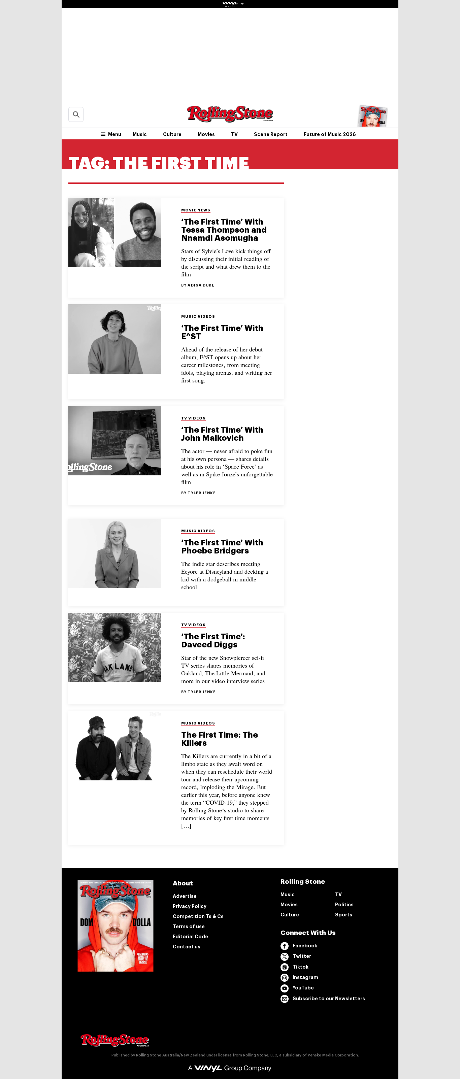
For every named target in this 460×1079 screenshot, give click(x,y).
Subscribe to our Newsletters (329, 998)
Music (140, 134)
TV (234, 134)
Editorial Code (190, 936)
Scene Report (271, 134)
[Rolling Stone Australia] (230, 119)
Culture (172, 134)
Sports (343, 914)
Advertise (185, 896)
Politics (344, 904)
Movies (206, 134)
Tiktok (300, 967)
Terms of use (189, 926)
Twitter (302, 956)
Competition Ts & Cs (198, 916)
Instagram (305, 977)
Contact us (186, 946)
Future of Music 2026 (330, 134)
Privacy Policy (189, 906)
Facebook (305, 945)
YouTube (303, 987)
